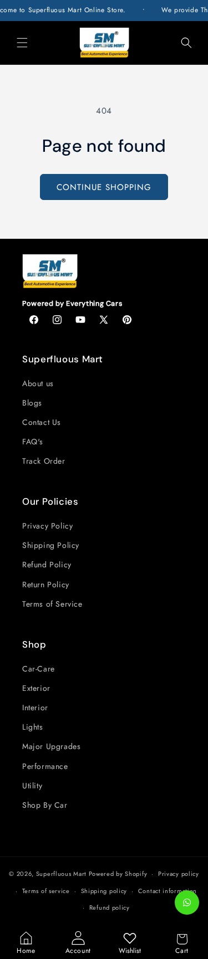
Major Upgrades (51, 746)
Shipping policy (104, 890)
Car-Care (38, 668)
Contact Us (41, 422)
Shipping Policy (50, 545)
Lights (32, 726)
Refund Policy (47, 564)
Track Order (43, 460)
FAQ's (32, 441)
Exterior (36, 688)
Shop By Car (45, 805)
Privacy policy (178, 873)
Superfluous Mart (61, 873)
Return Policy (45, 584)
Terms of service (46, 890)
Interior (35, 707)
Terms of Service (52, 603)
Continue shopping (104, 187)
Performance (45, 766)
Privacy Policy (47, 525)
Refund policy (109, 907)
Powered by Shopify (118, 873)
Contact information (167, 890)
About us (38, 383)
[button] (22, 42)
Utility (32, 785)
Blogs (32, 402)
